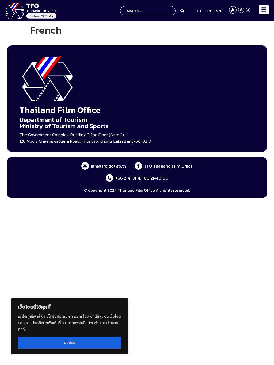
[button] (264, 9)
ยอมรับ (69, 342)
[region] (69, 326)
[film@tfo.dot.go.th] (85, 166)
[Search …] (148, 10)
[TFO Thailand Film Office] (138, 166)
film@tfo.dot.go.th (108, 166)
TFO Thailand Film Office (168, 166)
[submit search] (183, 11)
